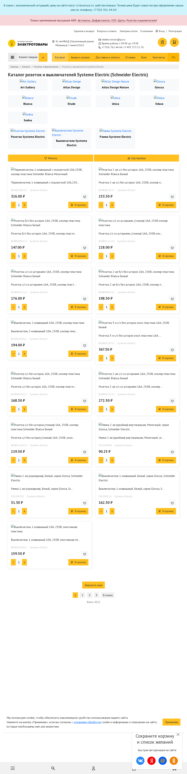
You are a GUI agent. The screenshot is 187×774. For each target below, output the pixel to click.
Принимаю (171, 722)
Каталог (60, 57)
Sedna (28, 120)
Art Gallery (27, 87)
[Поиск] (175, 57)
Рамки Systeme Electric (115, 136)
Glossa (159, 87)
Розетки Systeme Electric (28, 136)
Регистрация (175, 31)
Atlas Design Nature (115, 87)
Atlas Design (71, 87)
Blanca (27, 104)
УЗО (113, 20)
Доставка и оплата (108, 57)
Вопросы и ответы (107, 31)
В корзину (80, 205)
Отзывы (130, 57)
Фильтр (52, 158)
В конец (108, 595)
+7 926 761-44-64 (112, 47)
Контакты (159, 57)
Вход (162, 31)
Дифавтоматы (101, 20)
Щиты (121, 20)
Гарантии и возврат (84, 31)
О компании (146, 31)
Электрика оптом (128, 31)
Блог (144, 57)
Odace (159, 104)
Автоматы (84, 20)
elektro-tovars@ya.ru (113, 39)
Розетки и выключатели (141, 20)
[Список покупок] (162, 42)
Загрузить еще (93, 585)
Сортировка (138, 158)
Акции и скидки (80, 57)
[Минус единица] (13, 205)
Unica (115, 104)
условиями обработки (87, 722)
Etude (71, 104)
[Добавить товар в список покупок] (84, 197)
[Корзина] (174, 42)
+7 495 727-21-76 (133, 47)
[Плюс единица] (24, 205)
